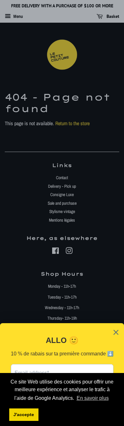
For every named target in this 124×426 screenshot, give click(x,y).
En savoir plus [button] (93, 398)
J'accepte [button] (23, 414)
